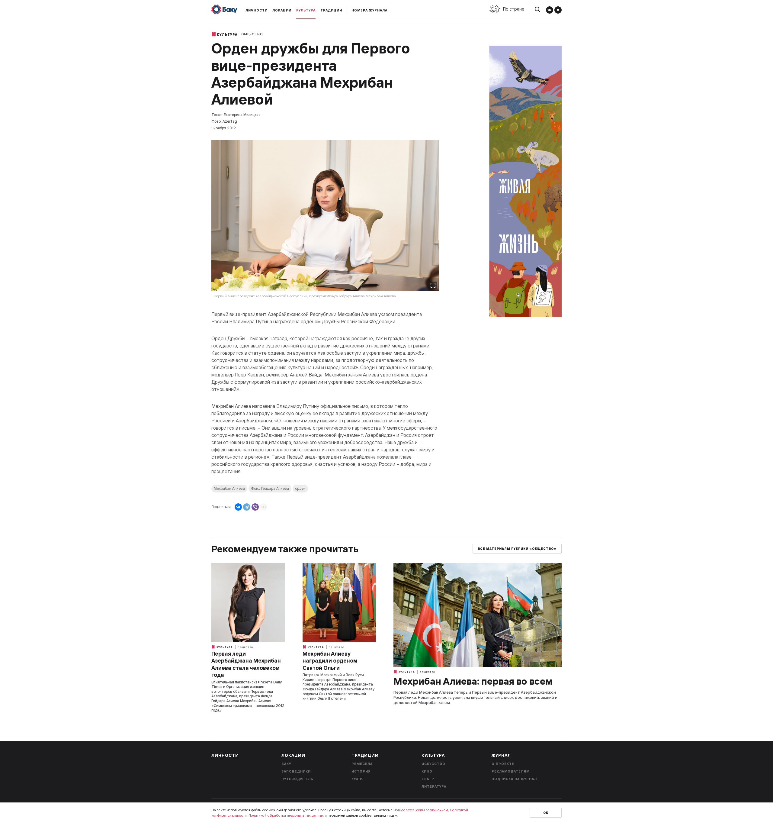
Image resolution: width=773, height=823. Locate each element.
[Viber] (255, 507)
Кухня (357, 779)
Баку (286, 764)
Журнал (501, 755)
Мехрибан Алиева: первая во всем (473, 681)
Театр (428, 779)
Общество (252, 34)
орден (300, 488)
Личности (256, 10)
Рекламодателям (511, 771)
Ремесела (362, 764)
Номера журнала (369, 10)
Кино (427, 771)
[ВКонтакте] (238, 507)
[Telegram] (246, 507)
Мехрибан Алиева (229, 488)
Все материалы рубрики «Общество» (517, 549)
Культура (306, 10)
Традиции (331, 10)
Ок (545, 813)
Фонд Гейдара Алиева (270, 488)
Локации (281, 10)
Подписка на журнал (514, 779)
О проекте (503, 764)
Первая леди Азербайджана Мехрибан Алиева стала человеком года (246, 664)
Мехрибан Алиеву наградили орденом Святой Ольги (330, 660)
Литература (434, 786)
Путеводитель (297, 779)
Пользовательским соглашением (420, 810)
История (361, 771)
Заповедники (296, 771)
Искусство (433, 764)
